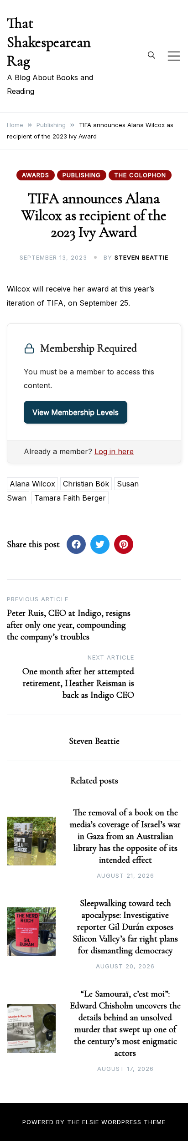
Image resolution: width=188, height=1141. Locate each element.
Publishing (82, 175)
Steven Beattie (141, 257)
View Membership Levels (75, 412)
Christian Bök (86, 483)
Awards (35, 175)
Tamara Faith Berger (70, 497)
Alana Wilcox (32, 483)
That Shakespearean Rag (49, 42)
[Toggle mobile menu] (174, 56)
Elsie (90, 1122)
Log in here (114, 451)
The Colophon (140, 175)
